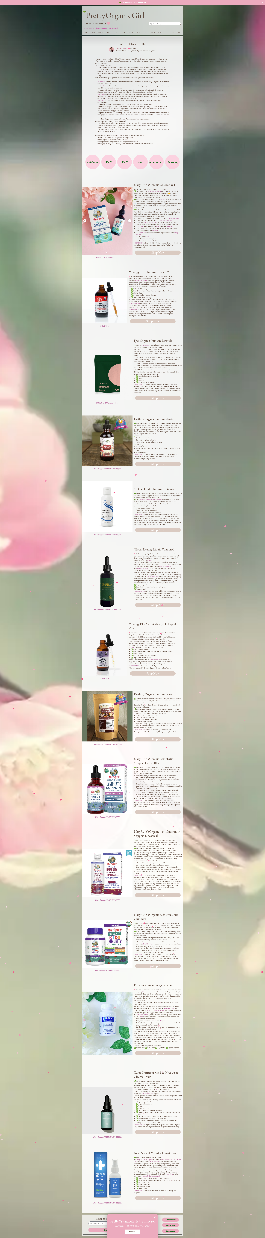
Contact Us (171, 1219)
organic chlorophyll (154, 191)
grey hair (169, 226)
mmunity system (141, 280)
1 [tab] (106, 252)
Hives (141, 1017)
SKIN (93, 32)
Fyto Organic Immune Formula (153, 341)
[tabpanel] (107, 221)
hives (144, 992)
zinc (134, 307)
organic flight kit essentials (151, 1176)
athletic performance (150, 222)
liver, (158, 226)
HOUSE (123, 32)
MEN (146, 32)
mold (147, 237)
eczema (149, 1010)
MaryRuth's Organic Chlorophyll (154, 185)
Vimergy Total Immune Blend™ (149, 272)
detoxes (141, 226)
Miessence (146, 345)
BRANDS (85, 32)
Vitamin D (101, 100)
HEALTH (131, 32)
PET (166, 32)
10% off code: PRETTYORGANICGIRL (107, 469)
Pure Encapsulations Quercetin (153, 985)
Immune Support (142, 1015)
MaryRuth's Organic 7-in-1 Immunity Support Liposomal (157, 834)
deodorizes (142, 233)
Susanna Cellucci (121, 48)
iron (146, 239)
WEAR (153, 32)
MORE (180, 32)
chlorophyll (101, 82)
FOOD (173, 32)
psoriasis (156, 1010)
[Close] (154, 1217)
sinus (172, 1008)
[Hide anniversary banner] (262, 2)
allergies (167, 1008)
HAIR (115, 32)
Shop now (157, 253)
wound (131, 647)
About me (170, 1225)
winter (149, 560)
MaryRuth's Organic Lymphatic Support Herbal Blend (153, 761)
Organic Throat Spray (145, 1159)
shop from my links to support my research (101, 28)
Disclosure (170, 1231)
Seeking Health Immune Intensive (154, 489)
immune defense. (166, 220)
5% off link (104, 326)
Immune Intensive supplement (150, 500)
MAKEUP (101, 32)
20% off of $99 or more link (107, 403)
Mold (157, 1089)
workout (153, 1021)
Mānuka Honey (153, 1161)
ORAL (109, 32)
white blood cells (173, 218)
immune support (165, 566)
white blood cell (134, 303)
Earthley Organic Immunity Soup (154, 694)
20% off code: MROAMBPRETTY (107, 257)
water (163, 199)
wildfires (155, 230)
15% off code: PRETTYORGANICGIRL (107, 1137)
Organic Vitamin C (143, 568)
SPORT (139, 32)
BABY (159, 32)
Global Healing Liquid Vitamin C (154, 549)
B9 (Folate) (101, 86)
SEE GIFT (132, 1231)
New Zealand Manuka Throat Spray (156, 1153)
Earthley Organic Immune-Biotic (154, 419)
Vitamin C (101, 94)
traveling (170, 1174)
